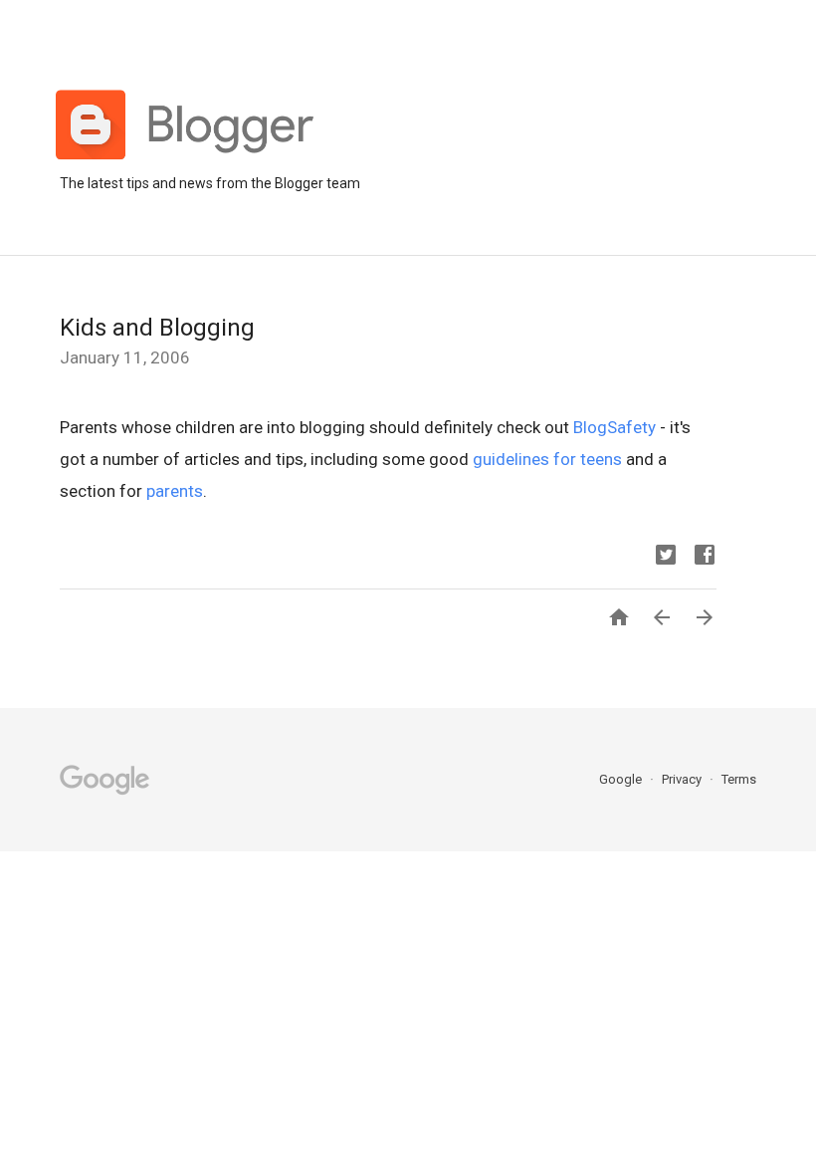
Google (622, 779)
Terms (738, 779)
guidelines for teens (547, 459)
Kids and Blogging (157, 328)
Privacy (683, 779)
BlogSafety (614, 427)
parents (174, 491)
